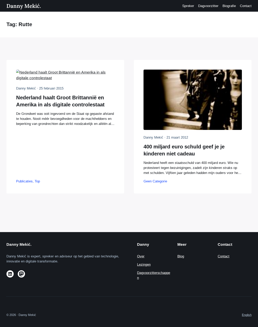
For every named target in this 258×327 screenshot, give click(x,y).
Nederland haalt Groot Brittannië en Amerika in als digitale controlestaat (60, 101)
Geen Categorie (155, 181)
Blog (180, 256)
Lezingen (144, 264)
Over (141, 256)
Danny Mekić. (23, 5)
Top (37, 181)
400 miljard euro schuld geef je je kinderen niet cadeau (184, 150)
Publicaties (24, 181)
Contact (223, 256)
